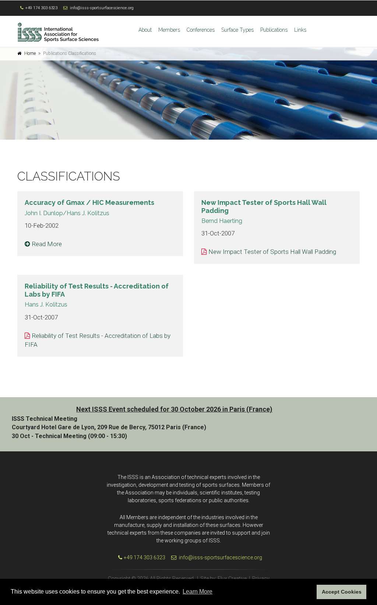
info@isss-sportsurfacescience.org (102, 8)
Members (169, 30)
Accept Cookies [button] (342, 592)
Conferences (201, 30)
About (145, 30)
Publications (274, 30)
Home (30, 53)
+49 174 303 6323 (41, 8)
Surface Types (237, 30)
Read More (47, 244)
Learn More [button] (197, 591)
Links (300, 30)
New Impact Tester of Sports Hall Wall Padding (272, 251)
